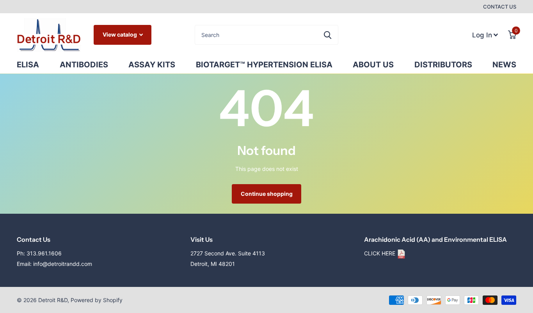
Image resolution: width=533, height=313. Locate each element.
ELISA (28, 64)
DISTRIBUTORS (443, 64)
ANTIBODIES (84, 64)
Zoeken (327, 34)
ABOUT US (373, 64)
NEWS (504, 64)
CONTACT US (499, 7)
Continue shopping (267, 193)
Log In (483, 32)
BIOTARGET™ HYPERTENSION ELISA (264, 64)
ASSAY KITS (151, 64)
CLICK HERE (380, 253)
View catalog (120, 34)
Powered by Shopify (97, 300)
